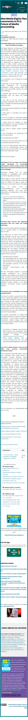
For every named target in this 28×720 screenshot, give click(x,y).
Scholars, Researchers (7, 649)
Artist (17, 468)
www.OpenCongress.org (10, 340)
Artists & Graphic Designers (16, 635)
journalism (11, 495)
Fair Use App (24, 546)
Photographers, (18, 648)
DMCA (21, 495)
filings (7, 495)
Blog (10, 489)
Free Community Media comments (11, 434)
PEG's (18, 500)
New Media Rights (6, 69)
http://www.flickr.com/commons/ (13, 336)
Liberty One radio (8, 197)
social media (8, 497)
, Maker (15, 646)
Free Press (16, 69)
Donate (22, 11)
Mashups (11, 481)
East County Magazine (9, 202)
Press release (18, 489)
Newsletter (22, 7)
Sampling (18, 478)
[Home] (7, 7)
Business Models (11, 468)
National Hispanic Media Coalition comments (14, 431)
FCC (4, 497)
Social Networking (7, 483)
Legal (13, 489)
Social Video (22, 483)
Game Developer (12, 644)
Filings (7, 489)
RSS (15, 481)
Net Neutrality (6, 478)
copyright (17, 495)
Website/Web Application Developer (12, 472)
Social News (15, 483)
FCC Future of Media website (9, 444)
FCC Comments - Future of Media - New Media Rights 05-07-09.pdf (11, 456)
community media (15, 502)
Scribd (7, 410)
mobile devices (6, 502)
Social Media (6, 481)
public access (6, 504)
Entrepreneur (6, 470)
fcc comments (6, 506)
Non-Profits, (10, 648)
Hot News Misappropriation (9, 500)
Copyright (5, 474)
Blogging (5, 468)
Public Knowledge (15, 247)
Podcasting (13, 478)
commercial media (15, 504)
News (4, 489)
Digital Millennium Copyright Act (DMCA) (13, 476)
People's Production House (15, 71)
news (4, 495)
